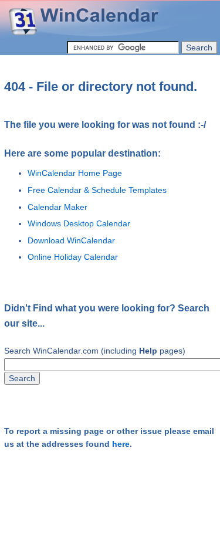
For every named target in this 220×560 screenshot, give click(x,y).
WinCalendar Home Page (75, 173)
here (121, 444)
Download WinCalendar (71, 240)
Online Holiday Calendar (73, 257)
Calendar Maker (57, 207)
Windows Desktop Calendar (79, 223)
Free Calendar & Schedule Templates (97, 190)
